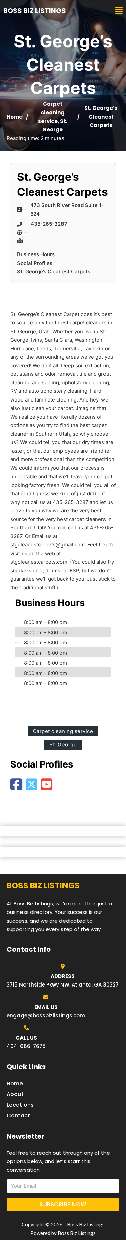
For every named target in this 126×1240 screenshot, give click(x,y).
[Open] (119, 11)
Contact (18, 1115)
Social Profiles (34, 263)
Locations (20, 1105)
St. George (63, 744)
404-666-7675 (26, 1046)
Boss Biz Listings (34, 10)
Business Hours (36, 254)
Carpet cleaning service (51, 112)
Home (15, 116)
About (15, 1094)
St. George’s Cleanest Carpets (53, 271)
